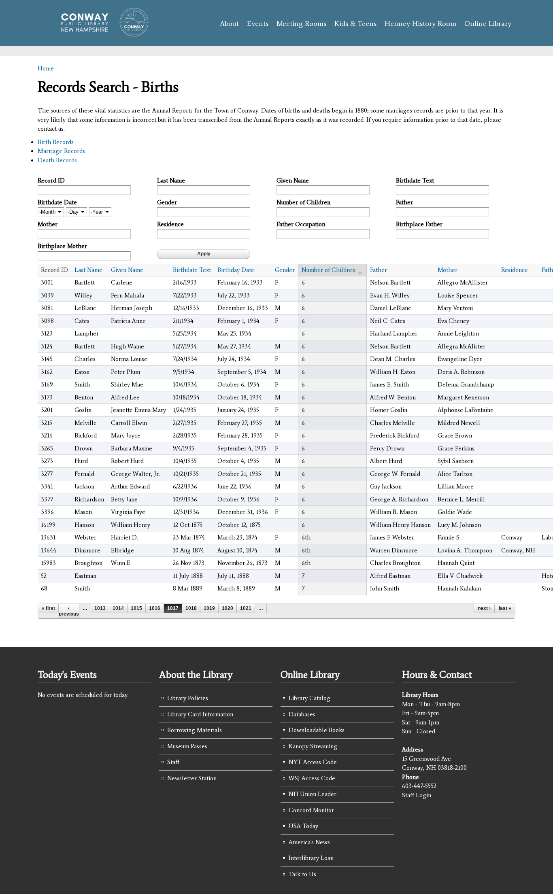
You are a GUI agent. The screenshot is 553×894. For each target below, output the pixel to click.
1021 (245, 608)
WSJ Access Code (312, 778)
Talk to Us (302, 874)
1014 (118, 608)
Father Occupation (300, 224)
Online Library (487, 23)
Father (404, 202)
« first (48, 608)
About (229, 23)
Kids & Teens (355, 23)
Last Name (171, 180)
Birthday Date (235, 270)
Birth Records (56, 142)
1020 (227, 608)
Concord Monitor (311, 810)
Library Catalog (309, 698)
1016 (154, 608)
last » (505, 608)
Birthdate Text (415, 180)
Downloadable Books (317, 730)
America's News (309, 842)
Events (257, 23)
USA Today (303, 826)
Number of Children (303, 202)
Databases (302, 714)
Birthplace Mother (62, 246)
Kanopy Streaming (313, 746)
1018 (191, 608)
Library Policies (187, 698)
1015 (136, 608)
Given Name (292, 180)
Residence (170, 224)
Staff (173, 762)
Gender (167, 202)
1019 (209, 608)
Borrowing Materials (194, 730)
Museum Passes (187, 746)
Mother (47, 224)
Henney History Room (420, 23)
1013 (100, 608)
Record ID (51, 180)
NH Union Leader (312, 794)
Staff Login (416, 795)
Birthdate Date (57, 202)
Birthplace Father (419, 224)
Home (46, 68)
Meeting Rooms (301, 23)
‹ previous (69, 611)
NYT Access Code (313, 762)
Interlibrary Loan (311, 858)
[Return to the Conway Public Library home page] (101, 33)
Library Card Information (200, 714)
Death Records (57, 160)
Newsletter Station (192, 778)
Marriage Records (61, 151)
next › (484, 608)
